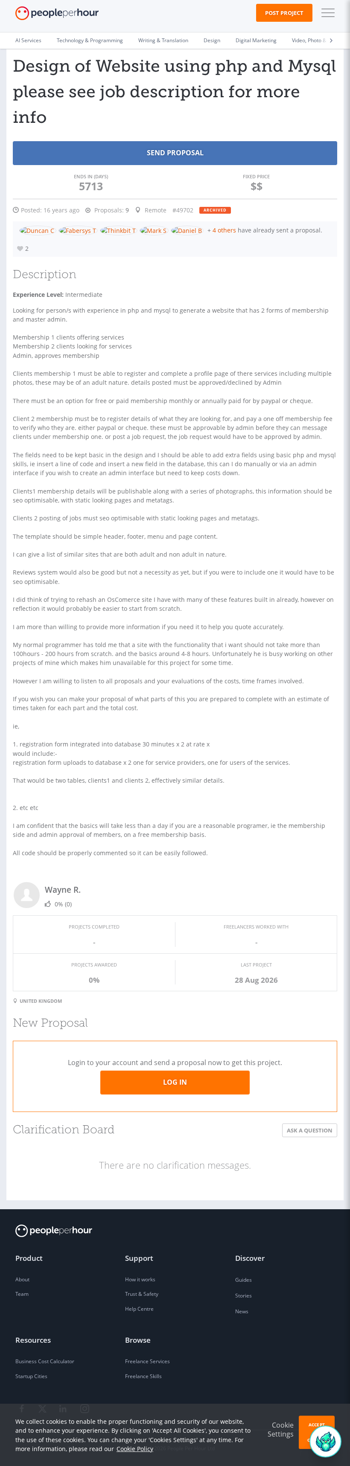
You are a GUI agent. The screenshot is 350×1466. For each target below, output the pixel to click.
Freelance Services (147, 1361)
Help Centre (139, 1308)
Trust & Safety (141, 1294)
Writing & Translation (163, 40)
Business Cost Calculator (44, 1361)
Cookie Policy (135, 1449)
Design (212, 40)
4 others (224, 230)
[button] (326, 12)
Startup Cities (31, 1376)
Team (22, 1294)
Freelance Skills (143, 1376)
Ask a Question (309, 1130)
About (22, 1279)
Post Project (284, 13)
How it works (140, 1279)
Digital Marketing (256, 40)
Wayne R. (63, 889)
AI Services (28, 40)
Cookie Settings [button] (281, 1429)
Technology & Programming (90, 40)
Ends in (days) (91, 176)
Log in (175, 1082)
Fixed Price (256, 176)
